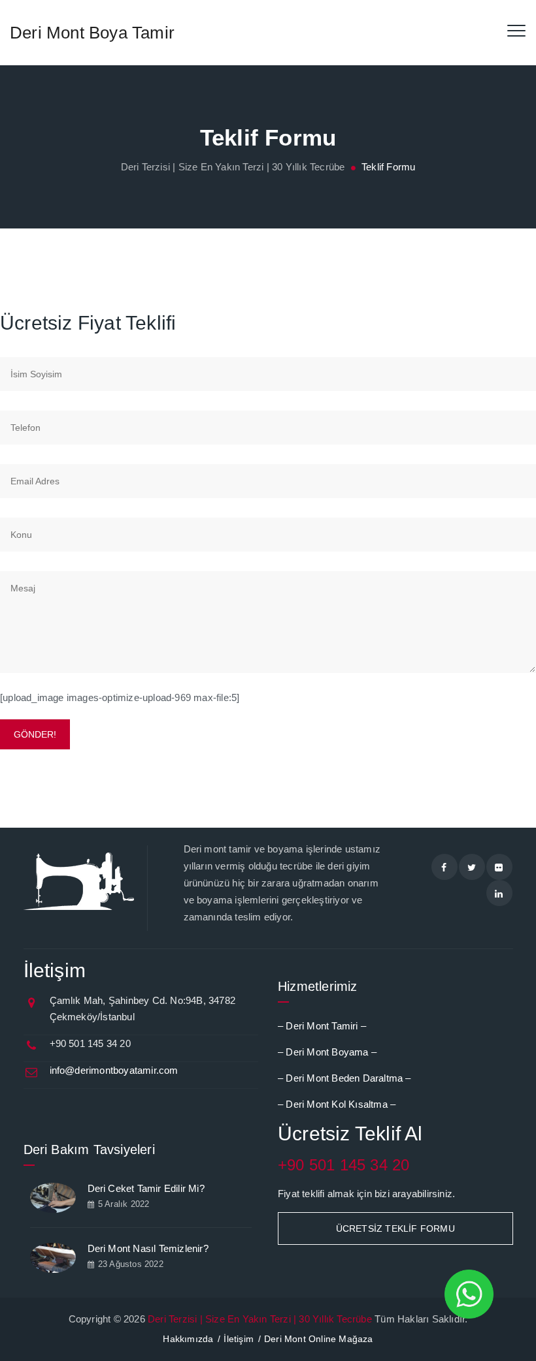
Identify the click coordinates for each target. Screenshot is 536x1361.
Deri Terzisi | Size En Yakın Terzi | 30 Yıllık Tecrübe (260, 1318)
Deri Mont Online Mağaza (318, 1339)
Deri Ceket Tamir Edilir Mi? (146, 1188)
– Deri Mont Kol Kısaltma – (336, 1104)
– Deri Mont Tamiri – (322, 1025)
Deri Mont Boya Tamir (92, 32)
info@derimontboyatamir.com (114, 1070)
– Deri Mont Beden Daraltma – (344, 1078)
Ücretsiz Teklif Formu (395, 1228)
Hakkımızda (188, 1339)
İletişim (239, 1339)
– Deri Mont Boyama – (327, 1051)
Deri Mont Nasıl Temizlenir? (148, 1248)
